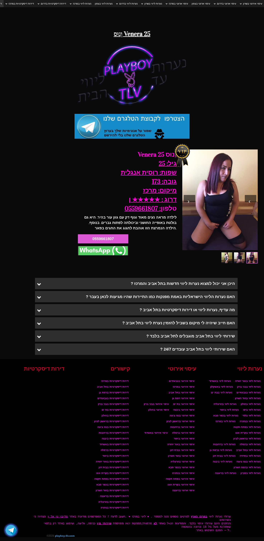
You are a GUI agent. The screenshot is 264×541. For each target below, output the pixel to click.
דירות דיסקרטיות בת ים (115, 410)
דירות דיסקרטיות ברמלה (114, 450)
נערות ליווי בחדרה (250, 456)
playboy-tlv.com (65, 535)
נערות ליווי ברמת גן (221, 450)
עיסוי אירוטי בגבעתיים (181, 381)
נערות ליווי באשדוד (220, 381)
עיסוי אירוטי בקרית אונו (181, 484)
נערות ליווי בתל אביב (248, 450)
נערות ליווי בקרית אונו (247, 433)
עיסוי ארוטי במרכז (178, 3)
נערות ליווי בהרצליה (225, 404)
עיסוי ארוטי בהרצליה (182, 461)
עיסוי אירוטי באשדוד (156, 433)
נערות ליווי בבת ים (221, 392)
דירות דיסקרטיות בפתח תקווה (111, 479)
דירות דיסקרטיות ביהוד (115, 456)
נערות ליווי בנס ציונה (248, 461)
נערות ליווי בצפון (103, 3)
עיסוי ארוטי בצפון (201, 3)
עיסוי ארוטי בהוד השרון (181, 456)
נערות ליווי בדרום (128, 3)
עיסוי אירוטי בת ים (183, 404)
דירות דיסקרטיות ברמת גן (113, 392)
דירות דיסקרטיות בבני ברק (113, 404)
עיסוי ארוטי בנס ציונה (182, 415)
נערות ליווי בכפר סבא (225, 415)
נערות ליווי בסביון (250, 473)
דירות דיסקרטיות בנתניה (114, 507)
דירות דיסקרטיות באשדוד (113, 444)
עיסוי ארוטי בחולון (158, 410)
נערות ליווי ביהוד (229, 410)
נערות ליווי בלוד (251, 415)
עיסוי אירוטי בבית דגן (182, 450)
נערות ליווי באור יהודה (247, 381)
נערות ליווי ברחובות (224, 444)
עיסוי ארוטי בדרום (226, 3)
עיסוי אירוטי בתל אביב (181, 392)
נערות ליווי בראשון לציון (246, 438)
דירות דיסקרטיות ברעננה (114, 496)
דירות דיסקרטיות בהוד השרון (112, 490)
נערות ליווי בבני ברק (248, 387)
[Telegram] (11, 530)
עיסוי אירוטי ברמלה (183, 433)
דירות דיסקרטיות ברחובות (113, 433)
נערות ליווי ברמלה (250, 444)
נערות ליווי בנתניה (250, 421)
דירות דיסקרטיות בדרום (53, 3)
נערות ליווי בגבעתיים (248, 392)
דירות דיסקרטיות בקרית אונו (112, 473)
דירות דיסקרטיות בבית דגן (113, 467)
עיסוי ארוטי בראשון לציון (180, 421)
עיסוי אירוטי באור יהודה (180, 444)
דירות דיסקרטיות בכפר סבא (112, 484)
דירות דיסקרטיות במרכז (21, 3)
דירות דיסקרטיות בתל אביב (112, 387)
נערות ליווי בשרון (153, 3)
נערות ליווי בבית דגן (224, 456)
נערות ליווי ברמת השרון (247, 467)
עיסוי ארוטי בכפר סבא (181, 467)
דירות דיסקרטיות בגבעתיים (112, 398)
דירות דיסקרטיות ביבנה (115, 438)
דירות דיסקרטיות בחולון (114, 415)
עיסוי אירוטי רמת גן (183, 398)
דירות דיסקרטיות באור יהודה (112, 461)
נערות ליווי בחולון (250, 404)
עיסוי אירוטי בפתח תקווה (180, 479)
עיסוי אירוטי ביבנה (183, 410)
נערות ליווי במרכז (82, 3)
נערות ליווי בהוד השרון (247, 398)
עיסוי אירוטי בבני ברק (156, 404)
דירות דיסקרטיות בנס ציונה (112, 427)
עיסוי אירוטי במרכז (183, 387)
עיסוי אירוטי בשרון (252, 3)
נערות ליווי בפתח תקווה (246, 427)
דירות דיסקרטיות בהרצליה (113, 502)
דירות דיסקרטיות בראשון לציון (111, 421)
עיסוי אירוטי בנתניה (183, 473)
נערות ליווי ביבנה (222, 461)
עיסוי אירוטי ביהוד (184, 438)
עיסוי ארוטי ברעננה (183, 490)
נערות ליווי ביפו (251, 410)
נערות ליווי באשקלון (221, 387)
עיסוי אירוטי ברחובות (182, 427)
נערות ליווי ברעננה (225, 473)
